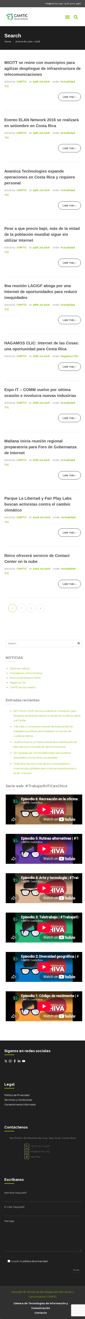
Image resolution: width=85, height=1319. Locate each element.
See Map (35, 1156)
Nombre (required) (15, 1192)
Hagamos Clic (69, 356)
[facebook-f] (15, 1061)
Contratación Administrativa (26, 673)
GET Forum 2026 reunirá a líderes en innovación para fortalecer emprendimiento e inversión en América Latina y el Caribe (46, 715)
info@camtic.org (53, 3)
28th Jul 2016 (41, 304)
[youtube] (24, 1061)
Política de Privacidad (16, 1095)
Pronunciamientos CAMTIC (25, 677)
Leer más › (69, 96)
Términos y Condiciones (18, 1099)
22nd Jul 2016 (41, 517)
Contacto (40, 1312)
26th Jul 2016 (41, 356)
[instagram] (11, 1061)
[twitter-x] (6, 1061)
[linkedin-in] (20, 1061)
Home (7, 41)
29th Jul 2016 (41, 81)
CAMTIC (21, 81)
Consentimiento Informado (20, 1104)
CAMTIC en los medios (23, 687)
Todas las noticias (20, 668)
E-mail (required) (14, 1206)
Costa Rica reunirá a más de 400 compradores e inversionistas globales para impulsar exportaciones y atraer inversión (44, 768)
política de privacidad (35, 1261)
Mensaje (9, 1221)
